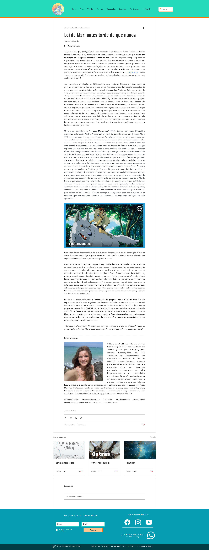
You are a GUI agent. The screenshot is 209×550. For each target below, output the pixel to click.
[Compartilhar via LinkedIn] (76, 418)
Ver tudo (153, 437)
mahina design (147, 546)
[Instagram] (138, 522)
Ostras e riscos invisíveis (100, 462)
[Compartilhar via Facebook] (65, 418)
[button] (74, 9)
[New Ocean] (140, 450)
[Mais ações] (143, 28)
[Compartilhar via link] (81, 418)
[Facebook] (127, 522)
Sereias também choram (65, 462)
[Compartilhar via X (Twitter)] (71, 418)
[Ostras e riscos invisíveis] (104, 450)
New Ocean (131, 462)
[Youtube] (149, 522)
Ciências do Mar (70, 411)
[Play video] (104, 225)
